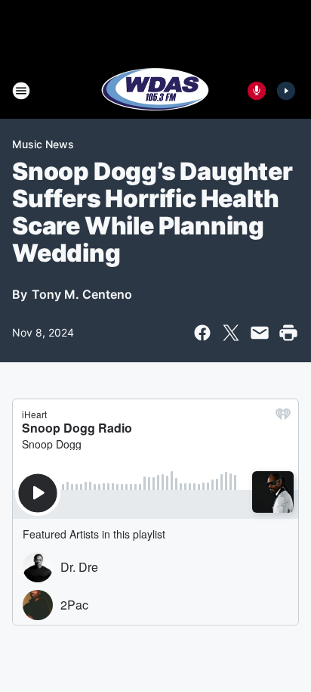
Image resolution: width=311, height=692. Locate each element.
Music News (43, 144)
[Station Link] (155, 91)
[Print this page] (288, 332)
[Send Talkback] (257, 91)
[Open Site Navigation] (21, 91)
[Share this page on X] (231, 332)
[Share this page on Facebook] (202, 332)
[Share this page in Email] (259, 332)
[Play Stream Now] (286, 91)
